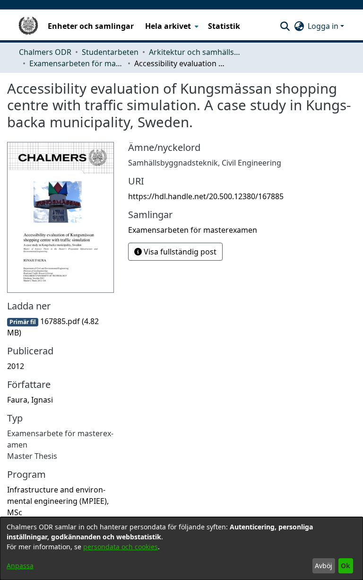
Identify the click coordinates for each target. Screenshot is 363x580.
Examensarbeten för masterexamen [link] (76, 63)
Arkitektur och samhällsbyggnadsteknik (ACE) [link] (196, 52)
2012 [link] (15, 366)
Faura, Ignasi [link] (30, 400)
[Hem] (28, 26)
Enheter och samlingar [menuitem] (91, 26)
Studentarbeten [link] (110, 52)
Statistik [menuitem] (224, 26)
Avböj (323, 565)
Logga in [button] (324, 26)
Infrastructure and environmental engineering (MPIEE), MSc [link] (58, 501)
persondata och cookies (120, 546)
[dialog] (181, 548)
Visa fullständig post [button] (179, 251)
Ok (345, 565)
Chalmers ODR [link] (45, 52)
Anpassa (20, 565)
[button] (285, 26)
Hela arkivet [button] (168, 26)
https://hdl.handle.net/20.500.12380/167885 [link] (206, 196)
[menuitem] (171, 26)
